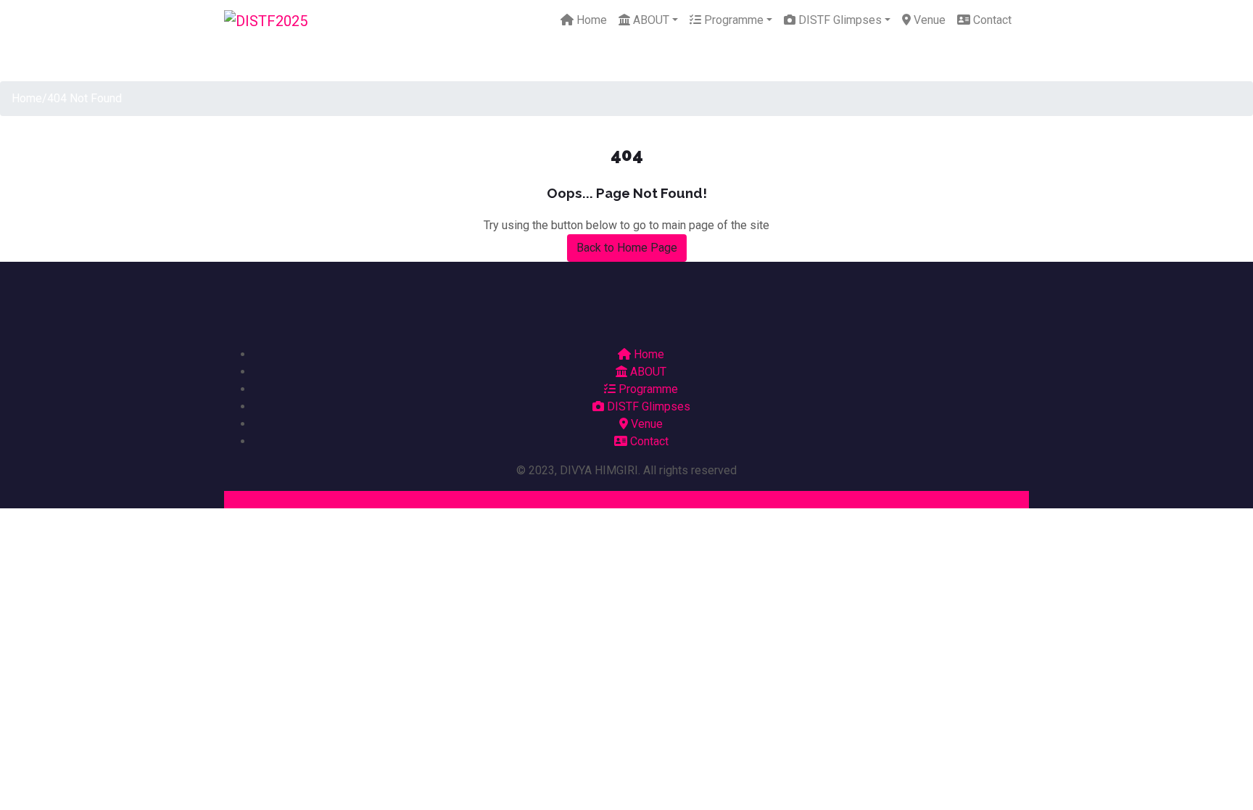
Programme (732, 20)
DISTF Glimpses (838, 20)
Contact (991, 20)
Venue (928, 20)
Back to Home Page (626, 248)
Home (590, 20)
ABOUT (649, 20)
